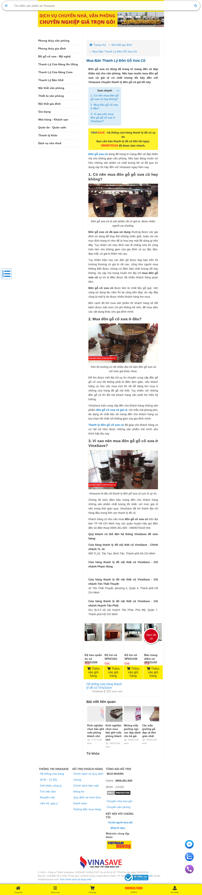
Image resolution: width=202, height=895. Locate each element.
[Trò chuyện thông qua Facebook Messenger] (189, 847)
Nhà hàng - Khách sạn (53, 119)
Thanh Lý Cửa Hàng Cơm (55, 72)
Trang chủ (99, 44)
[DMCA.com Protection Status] (119, 794)
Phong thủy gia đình (52, 48)
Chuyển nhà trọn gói (119, 801)
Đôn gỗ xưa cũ (98, 154)
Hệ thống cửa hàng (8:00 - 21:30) (52, 776)
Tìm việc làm (48, 791)
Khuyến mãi (47, 797)
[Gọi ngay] (189, 872)
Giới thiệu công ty (51, 785)
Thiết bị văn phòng (51, 95)
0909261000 (146, 875)
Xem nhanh (104, 90)
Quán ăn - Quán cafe (52, 127)
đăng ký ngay (117, 828)
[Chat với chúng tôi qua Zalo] (189, 860)
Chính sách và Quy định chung (88, 776)
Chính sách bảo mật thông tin (86, 788)
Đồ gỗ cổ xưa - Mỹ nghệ (54, 56)
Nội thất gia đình (49, 103)
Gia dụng (44, 111)
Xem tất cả (151, 636)
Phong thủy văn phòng (53, 40)
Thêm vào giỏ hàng (94, 672)
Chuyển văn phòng (118, 807)
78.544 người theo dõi (119, 822)
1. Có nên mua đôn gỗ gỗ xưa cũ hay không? (105, 97)
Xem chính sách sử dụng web (75, 879)
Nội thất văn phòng (51, 88)
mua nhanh (115, 773)
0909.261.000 (123, 780)
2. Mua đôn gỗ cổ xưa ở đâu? (104, 106)
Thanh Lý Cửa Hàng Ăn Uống (58, 64)
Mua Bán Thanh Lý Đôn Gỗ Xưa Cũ (114, 51)
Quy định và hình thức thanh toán (87, 800)
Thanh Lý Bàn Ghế (51, 80)
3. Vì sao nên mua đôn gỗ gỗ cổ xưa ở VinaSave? (103, 117)
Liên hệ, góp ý (49, 803)
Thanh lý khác (47, 135)
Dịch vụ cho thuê (49, 143)
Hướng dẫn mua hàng (87, 809)
